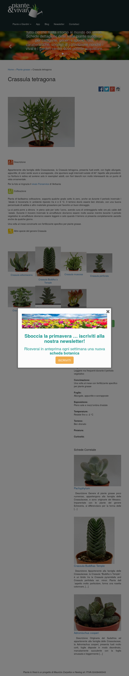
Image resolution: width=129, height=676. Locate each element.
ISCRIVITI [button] (64, 360)
